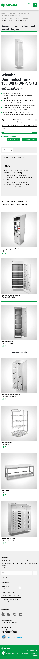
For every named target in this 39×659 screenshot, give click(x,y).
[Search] (19, 5)
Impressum (24, 653)
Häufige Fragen (10, 653)
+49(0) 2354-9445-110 (9, 632)
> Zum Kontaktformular (9, 623)
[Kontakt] (20, 587)
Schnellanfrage (13, 139)
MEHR (4, 253)
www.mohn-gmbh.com (10, 602)
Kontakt (35, 656)
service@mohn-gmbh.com (10, 630)
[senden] (35, 573)
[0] (25, 5)
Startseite (5, 13)
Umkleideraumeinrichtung (12, 16)
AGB (18, 653)
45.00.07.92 (31, 125)
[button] (29, 5)
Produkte (13, 13)
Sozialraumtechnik (24, 13)
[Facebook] (8, 614)
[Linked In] (20, 614)
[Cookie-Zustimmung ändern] (4, 652)
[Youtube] (3, 614)
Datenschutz (34, 653)
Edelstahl (25, 18)
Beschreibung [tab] (8, 150)
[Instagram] (14, 614)
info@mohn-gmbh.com (10, 599)
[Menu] (35, 5)
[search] (19, 5)
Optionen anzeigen (9, 136)
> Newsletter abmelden (9, 578)
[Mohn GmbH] (9, 5)
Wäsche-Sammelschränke (12, 18)
